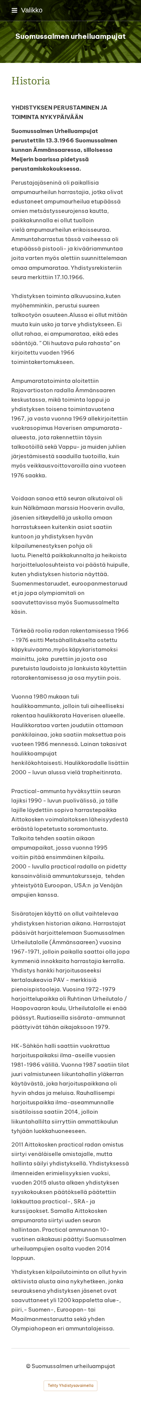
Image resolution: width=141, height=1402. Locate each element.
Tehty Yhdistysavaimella (70, 1385)
